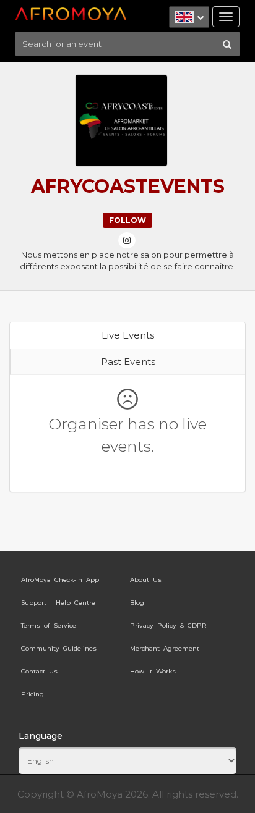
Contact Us (39, 671)
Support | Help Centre (58, 603)
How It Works (153, 671)
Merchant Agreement (164, 648)
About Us (146, 580)
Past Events (128, 362)
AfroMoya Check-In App (60, 580)
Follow (127, 220)
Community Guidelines (59, 648)
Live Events (128, 335)
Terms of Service (48, 625)
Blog (137, 603)
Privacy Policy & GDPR (168, 625)
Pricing (32, 694)
